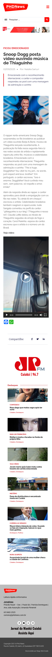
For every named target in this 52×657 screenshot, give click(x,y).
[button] (26, 277)
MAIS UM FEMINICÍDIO (18, 434)
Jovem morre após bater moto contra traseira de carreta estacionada (26, 468)
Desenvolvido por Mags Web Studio (36, 651)
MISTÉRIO (13, 493)
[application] (26, 277)
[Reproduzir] (6, 315)
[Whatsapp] (28, 623)
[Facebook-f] (19, 623)
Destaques (20, 412)
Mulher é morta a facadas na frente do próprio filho (26, 438)
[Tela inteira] (45, 315)
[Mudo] (41, 315)
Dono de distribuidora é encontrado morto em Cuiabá (25, 497)
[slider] (23, 315)
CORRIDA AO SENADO (18, 523)
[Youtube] (23, 623)
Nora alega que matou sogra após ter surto (26, 409)
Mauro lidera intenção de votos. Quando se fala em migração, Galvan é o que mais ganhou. (27, 528)
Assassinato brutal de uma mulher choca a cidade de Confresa (27, 558)
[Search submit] (47, 19)
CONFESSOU (14, 405)
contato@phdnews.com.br (15, 615)
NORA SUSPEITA (16, 555)
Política (20, 533)
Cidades (12, 412)
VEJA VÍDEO (14, 464)
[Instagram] (33, 623)
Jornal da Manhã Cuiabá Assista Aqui (26, 630)
